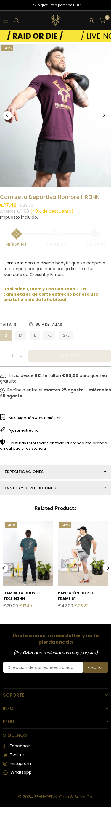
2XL (66, 335)
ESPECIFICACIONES (24, 472)
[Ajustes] (91, 20)
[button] (102, 20)
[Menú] (5, 20)
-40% (7, 48)
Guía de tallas (48, 324)
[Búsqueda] (16, 20)
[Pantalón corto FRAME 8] (83, 553)
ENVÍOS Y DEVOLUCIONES (30, 488)
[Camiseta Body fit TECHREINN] (28, 553)
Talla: (31, 325)
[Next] (103, 115)
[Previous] (7, 115)
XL (49, 335)
